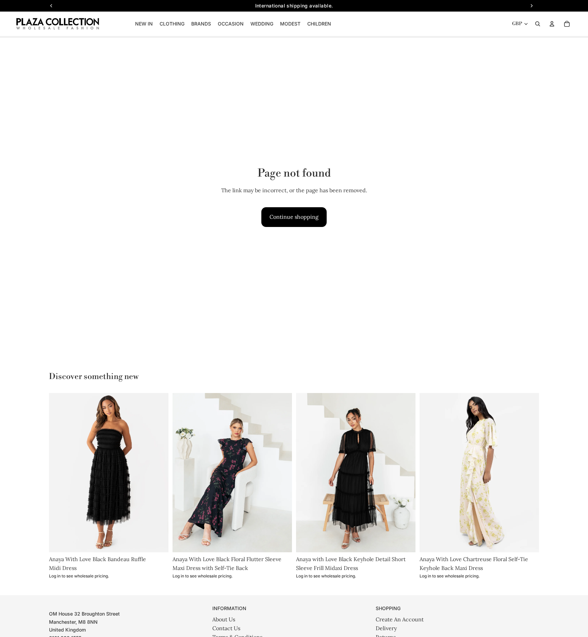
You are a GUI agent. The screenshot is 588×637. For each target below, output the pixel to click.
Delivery (386, 628)
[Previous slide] (59, 472)
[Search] (537, 23)
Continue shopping (294, 216)
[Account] (551, 23)
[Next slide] (158, 472)
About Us (223, 619)
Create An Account (400, 619)
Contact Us (226, 628)
